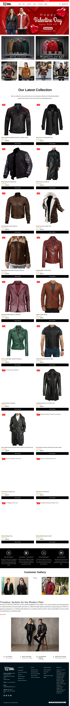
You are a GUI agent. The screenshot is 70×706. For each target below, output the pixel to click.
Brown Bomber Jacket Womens (9, 226)
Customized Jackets (48, 675)
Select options (18, 143)
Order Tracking (47, 670)
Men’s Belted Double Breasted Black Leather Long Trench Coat (17, 447)
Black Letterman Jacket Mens (8, 181)
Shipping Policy (34, 671)
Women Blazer (21, 676)
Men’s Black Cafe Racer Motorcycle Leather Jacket (49, 447)
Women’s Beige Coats (6, 536)
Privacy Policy (34, 675)
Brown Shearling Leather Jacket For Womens (12, 270)
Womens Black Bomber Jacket (44, 536)
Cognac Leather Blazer (41, 314)
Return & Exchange (35, 673)
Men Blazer (20, 670)
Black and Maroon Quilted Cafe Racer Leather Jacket (14, 137)
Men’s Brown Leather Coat (8, 491)
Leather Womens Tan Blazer (8, 403)
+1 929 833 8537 (11, 682)
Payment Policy (34, 670)
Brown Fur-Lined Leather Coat (43, 226)
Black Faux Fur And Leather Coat (44, 137)
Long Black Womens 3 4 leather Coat (45, 403)
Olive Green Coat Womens (42, 491)
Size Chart (46, 671)
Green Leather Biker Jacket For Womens (11, 359)
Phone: (5, 682)
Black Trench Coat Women (42, 181)
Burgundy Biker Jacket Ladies (43, 270)
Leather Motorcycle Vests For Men (44, 359)
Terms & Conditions (35, 677)
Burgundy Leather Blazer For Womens (10, 314)
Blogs (45, 677)
